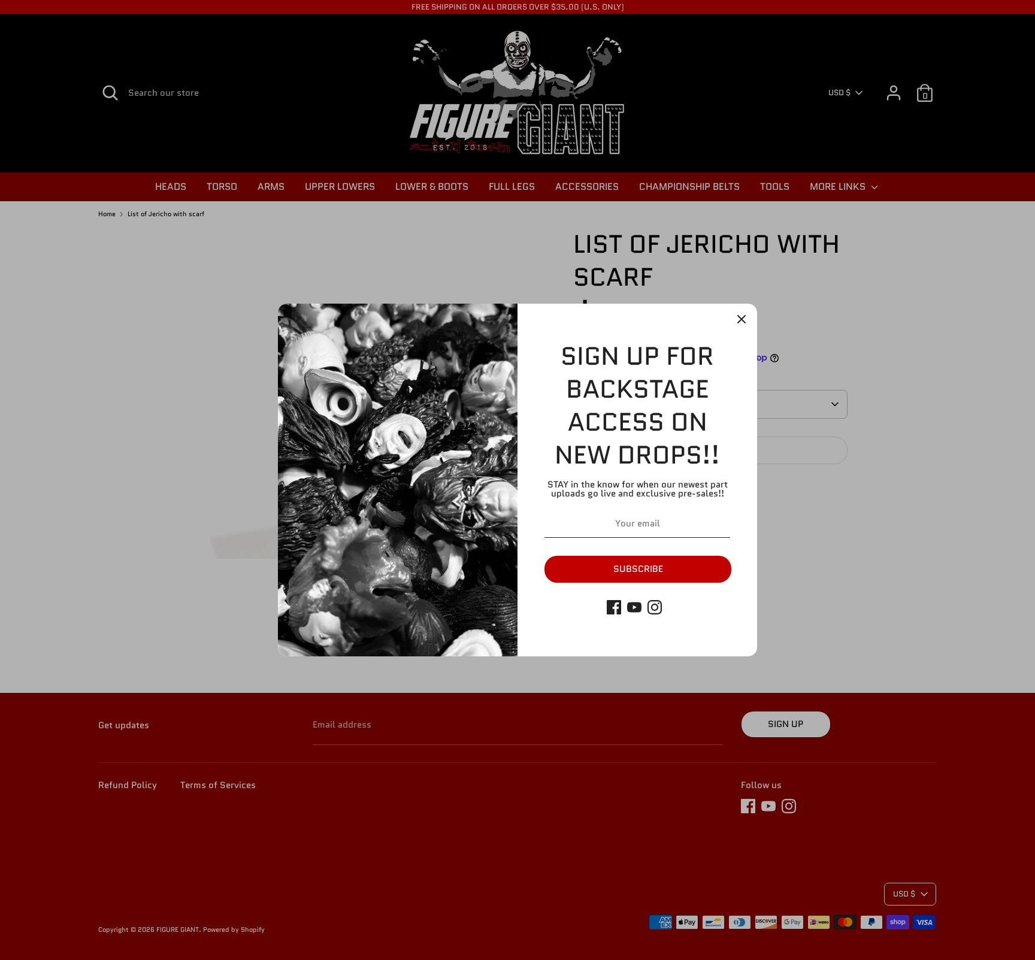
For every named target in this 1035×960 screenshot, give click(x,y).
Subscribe (638, 569)
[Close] (741, 319)
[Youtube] (634, 607)
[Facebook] (614, 607)
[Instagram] (654, 607)
